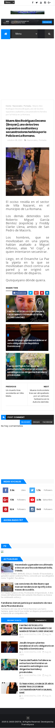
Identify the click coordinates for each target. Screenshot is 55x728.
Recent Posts (14, 620)
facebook (47, 422)
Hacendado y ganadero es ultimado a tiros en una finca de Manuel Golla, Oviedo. (34, 567)
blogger (25, 422)
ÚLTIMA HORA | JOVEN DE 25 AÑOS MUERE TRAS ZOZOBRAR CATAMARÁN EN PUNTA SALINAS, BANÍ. (36, 688)
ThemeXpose (27, 724)
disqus (36, 422)
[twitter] (36, 2)
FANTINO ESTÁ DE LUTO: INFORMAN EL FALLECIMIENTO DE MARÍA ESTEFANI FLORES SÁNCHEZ (26, 314)
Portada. (27, 106)
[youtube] (41, 2)
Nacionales (17, 106)
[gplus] (49, 2)
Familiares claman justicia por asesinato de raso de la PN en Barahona (26, 604)
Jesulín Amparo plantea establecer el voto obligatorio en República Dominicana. (26, 343)
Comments (40, 620)
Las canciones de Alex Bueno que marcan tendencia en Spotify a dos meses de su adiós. (33, 586)
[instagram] (45, 2)
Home (8, 106)
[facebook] (32, 2)
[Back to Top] (28, 718)
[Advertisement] (27, 67)
